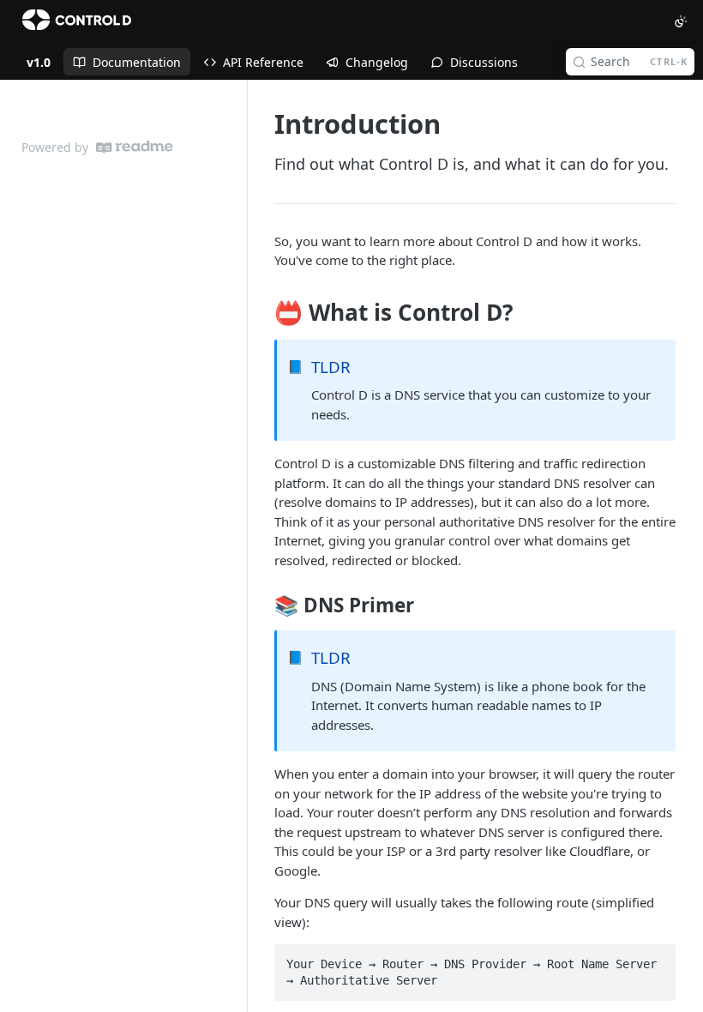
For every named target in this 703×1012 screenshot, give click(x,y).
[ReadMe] (134, 147)
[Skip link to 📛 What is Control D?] (262, 312)
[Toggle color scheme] (680, 21)
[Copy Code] (655, 958)
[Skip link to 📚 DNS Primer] (262, 605)
